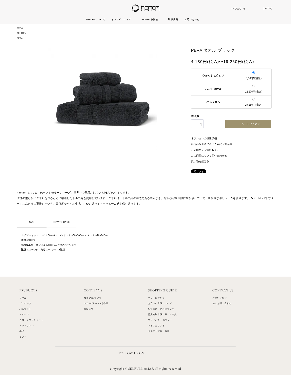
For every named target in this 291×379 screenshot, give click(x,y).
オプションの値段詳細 (204, 138)
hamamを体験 (150, 19)
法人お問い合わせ (222, 303)
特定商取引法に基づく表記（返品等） (213, 144)
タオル (20, 28)
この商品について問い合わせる (209, 155)
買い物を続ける (200, 161)
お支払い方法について (160, 303)
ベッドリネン (26, 325)
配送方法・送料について (161, 309)
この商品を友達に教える (205, 150)
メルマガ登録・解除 (159, 331)
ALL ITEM (21, 33)
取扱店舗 (173, 19)
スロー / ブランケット (31, 320)
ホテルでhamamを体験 (96, 303)
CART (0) (267, 8)
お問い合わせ (191, 19)
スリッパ (24, 314)
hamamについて (95, 19)
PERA (20, 38)
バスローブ (25, 303)
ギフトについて (156, 298)
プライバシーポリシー (160, 320)
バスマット (25, 309)
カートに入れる (251, 124)
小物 (21, 331)
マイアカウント (238, 8)
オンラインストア (121, 19)
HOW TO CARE (61, 222)
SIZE (31, 222)
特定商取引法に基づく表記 (162, 314)
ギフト (23, 336)
